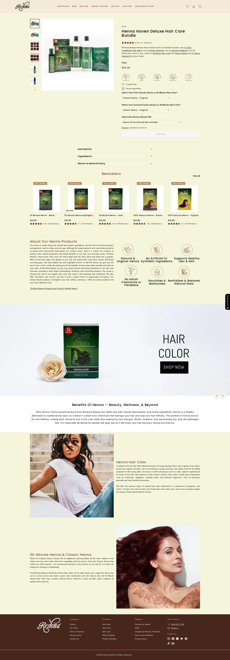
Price (124, 63)
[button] (53, 288)
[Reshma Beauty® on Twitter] (181, 638)
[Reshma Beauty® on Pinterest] (186, 638)
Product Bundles (109, 639)
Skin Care (84, 6)
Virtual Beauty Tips (144, 6)
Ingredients (85, 156)
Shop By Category (99, 6)
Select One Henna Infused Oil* (137, 117)
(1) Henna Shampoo (155, 50)
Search (73, 624)
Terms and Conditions (144, 635)
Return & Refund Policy (91, 163)
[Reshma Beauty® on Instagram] (168, 638)
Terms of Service (77, 632)
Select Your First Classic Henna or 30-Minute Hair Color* (150, 93)
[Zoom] (77, 55)
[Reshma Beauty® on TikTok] (168, 643)
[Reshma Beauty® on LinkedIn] (173, 643)
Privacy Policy (141, 639)
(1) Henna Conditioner (178, 50)
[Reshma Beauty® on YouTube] (177, 638)
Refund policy (75, 635)
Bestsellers (63, 6)
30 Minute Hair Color (161, 53)
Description (85, 149)
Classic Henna (180, 53)
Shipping (125, 128)
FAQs (137, 628)
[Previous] (216, 395)
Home (124, 26)
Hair (74, 6)
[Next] (35, 89)
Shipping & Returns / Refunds (147, 632)
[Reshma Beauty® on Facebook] (173, 638)
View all (196, 176)
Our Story (127, 6)
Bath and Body (108, 635)
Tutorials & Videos (142, 624)
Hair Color (106, 628)
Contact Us (74, 639)
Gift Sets (115, 6)
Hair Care (106, 624)
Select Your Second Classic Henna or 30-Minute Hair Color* (151, 105)
